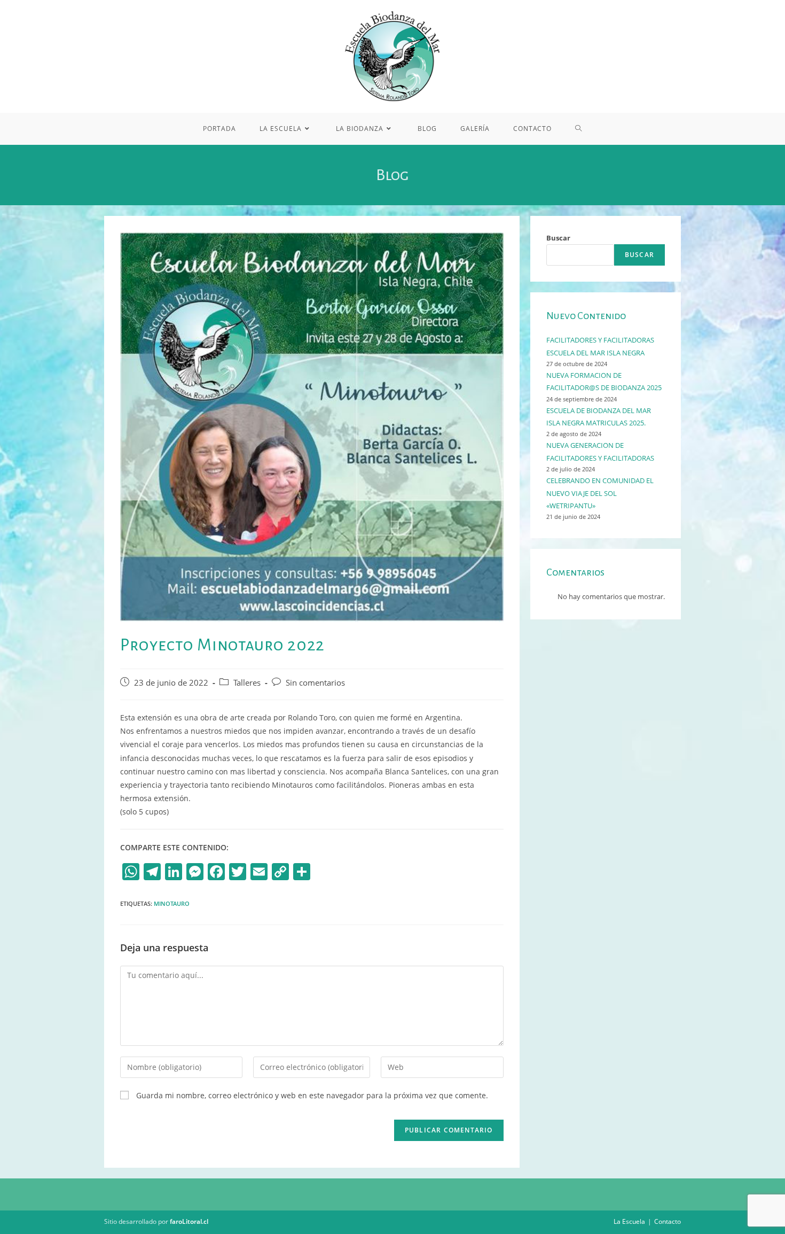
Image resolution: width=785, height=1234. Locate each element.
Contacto (667, 1221)
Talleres (247, 683)
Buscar (558, 238)
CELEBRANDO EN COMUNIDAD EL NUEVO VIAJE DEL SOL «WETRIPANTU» (600, 493)
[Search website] (578, 129)
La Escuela (629, 1221)
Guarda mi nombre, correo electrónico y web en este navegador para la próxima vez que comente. (312, 1095)
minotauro (172, 903)
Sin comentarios (315, 683)
